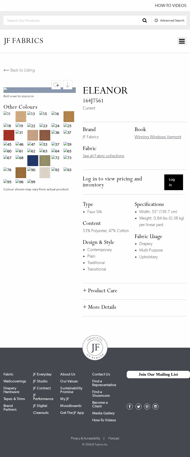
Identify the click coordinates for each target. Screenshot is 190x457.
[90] (33, 173)
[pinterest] (147, 408)
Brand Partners (10, 407)
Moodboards (71, 405)
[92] (57, 173)
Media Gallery (103, 413)
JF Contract (42, 388)
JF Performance (43, 397)
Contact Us (101, 374)
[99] (33, 182)
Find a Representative (104, 383)
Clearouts (41, 412)
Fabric (8, 374)
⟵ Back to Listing (19, 70)
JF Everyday (42, 374)
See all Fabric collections (103, 155)
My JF (64, 399)
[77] (22, 173)
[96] (22, 182)
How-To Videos (171, 5)
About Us (67, 374)
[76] (9, 173)
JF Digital (40, 405)
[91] (45, 173)
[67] (9, 161)
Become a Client (100, 404)
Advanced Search (171, 20)
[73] (69, 161)
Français (113, 438)
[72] (57, 161)
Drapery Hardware (11, 390)
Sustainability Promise (71, 390)
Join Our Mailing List (158, 374)
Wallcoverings (14, 381)
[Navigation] (182, 41)
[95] (9, 182)
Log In (172, 182)
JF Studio (40, 381)
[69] (33, 161)
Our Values (69, 381)
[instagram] (155, 408)
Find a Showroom (101, 394)
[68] (22, 161)
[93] (69, 173)
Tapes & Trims (14, 399)
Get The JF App (72, 412)
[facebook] (130, 408)
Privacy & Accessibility (85, 438)
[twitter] (138, 408)
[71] (45, 161)
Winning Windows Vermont (158, 136)
